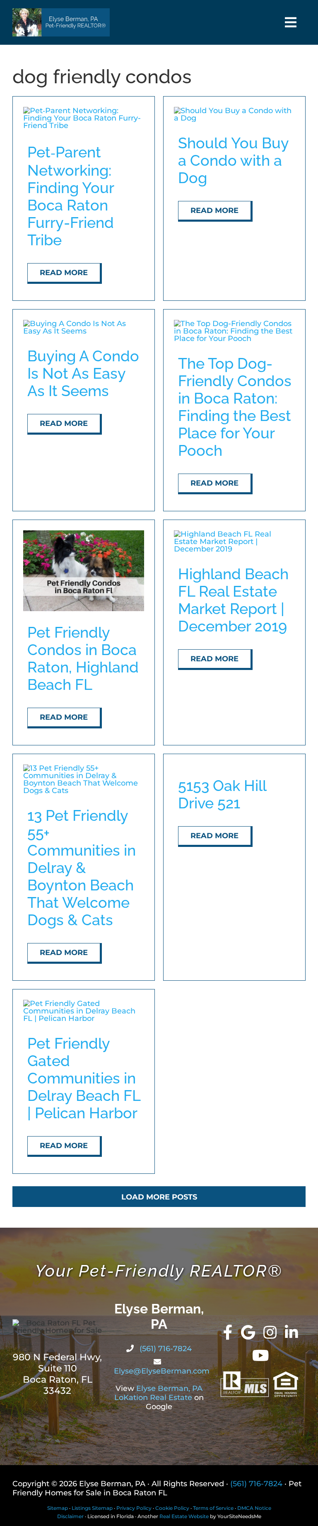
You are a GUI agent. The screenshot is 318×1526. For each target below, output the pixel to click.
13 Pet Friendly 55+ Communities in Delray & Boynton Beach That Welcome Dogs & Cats (81, 868)
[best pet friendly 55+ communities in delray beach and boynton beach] (83, 768)
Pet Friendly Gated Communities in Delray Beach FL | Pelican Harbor (83, 1078)
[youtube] (260, 1355)
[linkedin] (291, 1332)
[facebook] (228, 1332)
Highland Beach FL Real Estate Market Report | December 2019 (233, 600)
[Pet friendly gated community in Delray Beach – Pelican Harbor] (83, 1003)
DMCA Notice (254, 1508)
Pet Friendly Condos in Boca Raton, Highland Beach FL (83, 658)
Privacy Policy (134, 1508)
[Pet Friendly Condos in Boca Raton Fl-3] (83, 534)
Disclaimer (70, 1516)
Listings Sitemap (92, 1508)
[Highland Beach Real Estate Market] (234, 534)
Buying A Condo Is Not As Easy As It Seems (83, 373)
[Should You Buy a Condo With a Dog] (234, 110)
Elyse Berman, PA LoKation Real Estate (158, 1393)
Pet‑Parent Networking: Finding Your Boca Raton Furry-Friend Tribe (70, 196)
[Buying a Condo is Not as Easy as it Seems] (83, 323)
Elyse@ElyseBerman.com (162, 1371)
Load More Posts (159, 1197)
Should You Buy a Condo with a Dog (233, 160)
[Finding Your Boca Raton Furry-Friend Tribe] (83, 110)
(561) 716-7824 (164, 1348)
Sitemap (57, 1508)
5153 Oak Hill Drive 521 (222, 794)
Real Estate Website (184, 1516)
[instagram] (270, 1332)
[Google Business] (248, 1332)
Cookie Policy (172, 1508)
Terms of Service (213, 1508)
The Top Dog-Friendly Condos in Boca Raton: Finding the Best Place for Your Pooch (235, 407)
